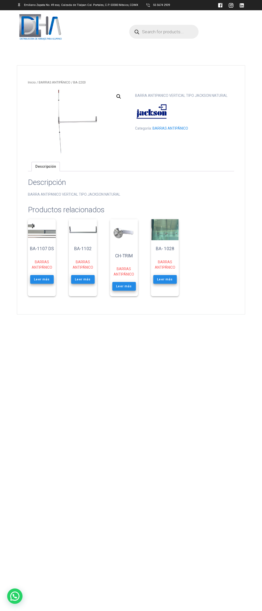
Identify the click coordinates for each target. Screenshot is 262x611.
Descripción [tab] (45, 166)
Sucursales (159, 17)
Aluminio (132, 17)
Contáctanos (190, 17)
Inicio (32, 82)
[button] (118, 96)
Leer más (42, 279)
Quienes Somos (84, 17)
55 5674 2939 (161, 5)
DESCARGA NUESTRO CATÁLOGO (96, 27)
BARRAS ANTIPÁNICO (54, 82)
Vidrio (110, 17)
